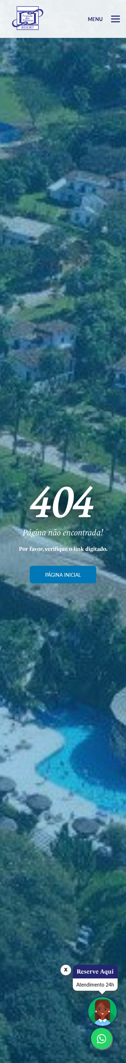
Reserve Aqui (95, 971)
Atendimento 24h (95, 984)
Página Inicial (63, 574)
